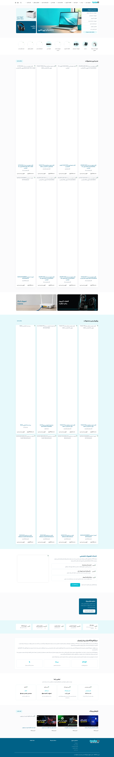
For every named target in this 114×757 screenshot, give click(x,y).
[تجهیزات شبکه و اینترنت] (58, 42)
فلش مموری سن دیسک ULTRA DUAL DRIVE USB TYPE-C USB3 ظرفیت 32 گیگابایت (25, 167)
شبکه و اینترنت (60, 2)
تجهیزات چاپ (88, 2)
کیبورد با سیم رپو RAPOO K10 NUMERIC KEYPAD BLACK (25, 277)
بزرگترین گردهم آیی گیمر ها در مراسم (91, 727)
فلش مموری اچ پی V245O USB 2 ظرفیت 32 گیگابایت (67, 166)
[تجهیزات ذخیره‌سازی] (76, 42)
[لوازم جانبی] (49, 42)
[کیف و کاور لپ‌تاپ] (21, 42)
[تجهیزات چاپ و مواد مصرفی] (26, 14)
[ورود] (17, 2)
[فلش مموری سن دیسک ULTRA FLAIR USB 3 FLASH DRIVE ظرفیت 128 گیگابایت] (88, 226)
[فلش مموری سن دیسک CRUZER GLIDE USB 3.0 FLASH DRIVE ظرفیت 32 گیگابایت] (88, 114)
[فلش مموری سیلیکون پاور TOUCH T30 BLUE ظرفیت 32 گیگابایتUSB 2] (46, 114)
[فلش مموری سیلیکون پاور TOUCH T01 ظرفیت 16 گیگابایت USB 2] (67, 374)
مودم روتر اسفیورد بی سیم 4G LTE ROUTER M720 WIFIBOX (46, 425)
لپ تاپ (81, 2)
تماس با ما (76, 745)
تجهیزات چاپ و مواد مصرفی (92, 13)
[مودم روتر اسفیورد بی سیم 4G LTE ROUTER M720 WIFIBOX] (46, 374)
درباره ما (76, 743)
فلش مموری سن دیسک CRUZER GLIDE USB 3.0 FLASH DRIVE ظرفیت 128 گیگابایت (67, 278)
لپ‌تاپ (85, 48)
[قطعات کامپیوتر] (67, 42)
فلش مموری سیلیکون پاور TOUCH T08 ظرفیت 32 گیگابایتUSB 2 (88, 425)
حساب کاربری (75, 748)
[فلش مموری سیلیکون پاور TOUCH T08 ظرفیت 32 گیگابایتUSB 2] (88, 374)
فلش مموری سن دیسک (88, 170)
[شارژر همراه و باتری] (39, 42)
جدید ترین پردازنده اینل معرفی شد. (70, 727)
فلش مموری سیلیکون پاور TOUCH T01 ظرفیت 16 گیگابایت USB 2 (67, 425)
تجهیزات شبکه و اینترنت (92, 21)
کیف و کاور (29, 2)
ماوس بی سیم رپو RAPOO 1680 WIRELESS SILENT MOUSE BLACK (46, 536)
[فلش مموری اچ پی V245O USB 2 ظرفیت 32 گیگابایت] (67, 114)
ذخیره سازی (76, 2)
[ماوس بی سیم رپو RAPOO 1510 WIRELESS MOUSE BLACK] (67, 484)
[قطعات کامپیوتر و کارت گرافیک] (77, 302)
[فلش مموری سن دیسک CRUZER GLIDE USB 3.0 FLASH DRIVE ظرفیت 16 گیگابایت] (46, 226)
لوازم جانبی (53, 2)
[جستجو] (20, 2)
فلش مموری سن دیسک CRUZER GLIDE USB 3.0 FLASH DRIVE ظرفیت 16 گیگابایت (46, 278)
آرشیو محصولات (75, 746)
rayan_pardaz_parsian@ (26, 693)
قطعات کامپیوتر (68, 2)
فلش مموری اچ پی (67, 168)
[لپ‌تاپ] (85, 42)
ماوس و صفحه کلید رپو (25, 280)
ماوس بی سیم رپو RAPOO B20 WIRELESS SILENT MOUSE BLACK (25, 536)
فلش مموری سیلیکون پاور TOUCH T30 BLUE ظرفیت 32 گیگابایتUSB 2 (46, 166)
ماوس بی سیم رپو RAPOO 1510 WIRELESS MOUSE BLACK (67, 536)
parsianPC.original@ (46, 693)
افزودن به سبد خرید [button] (83, 173)
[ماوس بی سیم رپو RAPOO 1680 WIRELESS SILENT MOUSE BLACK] (46, 484)
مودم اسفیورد (46, 428)
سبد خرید (76, 750)
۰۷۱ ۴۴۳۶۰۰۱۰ (88, 693)
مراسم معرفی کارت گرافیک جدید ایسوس (49, 727)
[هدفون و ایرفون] (26, 27)
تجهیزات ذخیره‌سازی (93, 15)
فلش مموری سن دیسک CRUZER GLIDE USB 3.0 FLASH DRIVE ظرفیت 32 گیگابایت (88, 167)
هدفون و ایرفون (36, 2)
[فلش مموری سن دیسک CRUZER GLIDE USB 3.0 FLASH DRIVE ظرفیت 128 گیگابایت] (67, 226)
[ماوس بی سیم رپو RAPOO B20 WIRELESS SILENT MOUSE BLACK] (25, 484)
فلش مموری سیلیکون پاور (46, 168)
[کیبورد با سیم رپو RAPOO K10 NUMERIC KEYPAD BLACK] (25, 226)
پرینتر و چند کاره (25, 427)
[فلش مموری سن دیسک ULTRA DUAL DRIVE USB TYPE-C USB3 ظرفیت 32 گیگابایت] (25, 114)
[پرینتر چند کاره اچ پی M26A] (25, 374)
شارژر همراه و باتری (45, 2)
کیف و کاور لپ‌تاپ (93, 29)
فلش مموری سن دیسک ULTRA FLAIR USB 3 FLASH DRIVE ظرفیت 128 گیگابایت (88, 277)
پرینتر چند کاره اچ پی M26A (25, 425)
